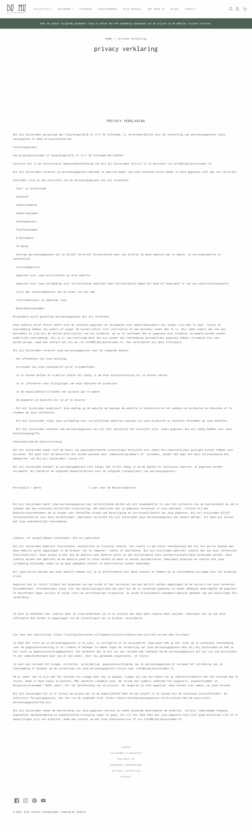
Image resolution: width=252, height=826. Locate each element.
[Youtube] (43, 800)
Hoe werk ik (156, 9)
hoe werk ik (126, 758)
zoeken (126, 747)
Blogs (175, 9)
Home (109, 38)
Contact (190, 9)
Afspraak (85, 9)
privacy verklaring (126, 770)
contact (126, 776)
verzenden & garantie (126, 752)
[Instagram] (25, 800)
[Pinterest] (34, 800)
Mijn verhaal (132, 9)
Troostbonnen (107, 9)
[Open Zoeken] (231, 9)
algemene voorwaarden (126, 764)
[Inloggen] (237, 9)
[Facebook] (16, 800)
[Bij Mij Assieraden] (16, 9)
